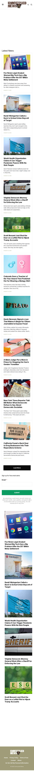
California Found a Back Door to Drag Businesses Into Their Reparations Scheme (16, 445)
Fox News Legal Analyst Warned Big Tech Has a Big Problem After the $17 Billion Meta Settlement (16, 76)
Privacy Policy (14, 758)
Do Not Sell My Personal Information (17, 763)
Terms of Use (24, 758)
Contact (13, 760)
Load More (17, 468)
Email (4, 480)
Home (6, 758)
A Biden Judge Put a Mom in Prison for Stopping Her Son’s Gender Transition (16, 362)
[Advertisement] (17, 27)
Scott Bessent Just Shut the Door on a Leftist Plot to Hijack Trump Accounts (16, 237)
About (19, 760)
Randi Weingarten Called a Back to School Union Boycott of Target (16, 118)
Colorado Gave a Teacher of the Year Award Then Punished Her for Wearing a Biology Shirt (17, 278)
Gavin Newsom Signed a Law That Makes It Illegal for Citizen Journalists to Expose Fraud (17, 321)
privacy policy (21, 501)
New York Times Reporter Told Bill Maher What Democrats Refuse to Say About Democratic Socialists (17, 403)
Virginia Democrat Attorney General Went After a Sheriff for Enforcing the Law (16, 200)
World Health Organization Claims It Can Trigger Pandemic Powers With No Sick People (15, 161)
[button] (3, 4)
